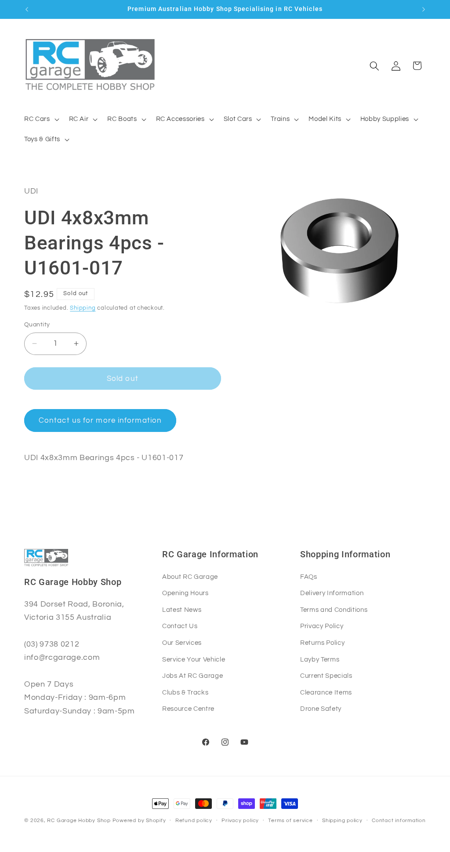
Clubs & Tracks (185, 692)
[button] (40, 119)
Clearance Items (326, 692)
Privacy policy (240, 820)
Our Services (182, 642)
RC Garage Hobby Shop (78, 820)
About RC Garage (190, 576)
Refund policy (193, 820)
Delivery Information (331, 592)
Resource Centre (188, 708)
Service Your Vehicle (193, 659)
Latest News (181, 609)
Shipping (82, 308)
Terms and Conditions (333, 609)
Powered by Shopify (139, 820)
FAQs (308, 576)
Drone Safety (320, 708)
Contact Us (180, 625)
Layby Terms (319, 659)
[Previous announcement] (26, 9)
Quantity (37, 324)
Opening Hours (185, 592)
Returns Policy (322, 642)
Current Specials (326, 675)
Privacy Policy (321, 625)
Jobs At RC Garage (192, 675)
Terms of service (290, 820)
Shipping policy (342, 820)
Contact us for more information (100, 420)
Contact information (399, 820)
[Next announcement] (423, 9)
